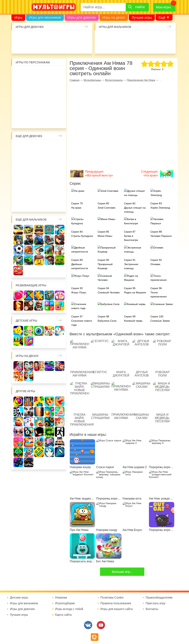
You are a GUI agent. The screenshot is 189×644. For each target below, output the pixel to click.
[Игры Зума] (18, 452)
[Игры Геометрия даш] (39, 452)
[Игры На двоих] (18, 366)
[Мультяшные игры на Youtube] (101, 625)
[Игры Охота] (59, 250)
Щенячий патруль (48, 111)
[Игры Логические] (28, 295)
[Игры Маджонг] (59, 295)
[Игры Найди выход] (39, 411)
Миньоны (19, 111)
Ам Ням (48, 91)
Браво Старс (101, 46)
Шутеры (120, 46)
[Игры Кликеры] (39, 422)
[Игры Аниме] (49, 452)
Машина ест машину (130, 46)
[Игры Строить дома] (59, 422)
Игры (18, 17)
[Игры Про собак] (28, 411)
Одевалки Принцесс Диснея (29, 185)
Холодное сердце (19, 175)
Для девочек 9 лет (48, 204)
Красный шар (58, 72)
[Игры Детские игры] (18, 331)
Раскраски (48, 146)
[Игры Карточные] (28, 422)
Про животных (39, 195)
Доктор (66, 36)
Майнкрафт (130, 36)
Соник (39, 111)
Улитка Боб (48, 72)
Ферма (48, 175)
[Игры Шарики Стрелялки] (18, 401)
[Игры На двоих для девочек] (39, 366)
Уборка (56, 36)
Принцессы (48, 155)
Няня (58, 146)
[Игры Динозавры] (59, 401)
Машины (169, 36)
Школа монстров (29, 175)
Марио (48, 101)
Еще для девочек (29, 136)
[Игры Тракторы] (39, 240)
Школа (29, 146)
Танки (149, 36)
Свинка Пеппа (29, 101)
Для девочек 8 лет (39, 204)
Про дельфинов (37, 46)
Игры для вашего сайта (116, 609)
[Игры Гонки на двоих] (49, 366)
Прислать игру (155, 603)
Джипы (169, 46)
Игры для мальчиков (45, 17)
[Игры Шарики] (49, 411)
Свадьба (58, 165)
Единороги (17, 46)
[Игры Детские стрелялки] (18, 341)
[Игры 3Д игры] (49, 401)
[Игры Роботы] (49, 260)
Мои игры (163, 7)
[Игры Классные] (18, 432)
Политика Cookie (112, 597)
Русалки (39, 175)
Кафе (29, 165)
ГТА (159, 46)
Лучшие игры (142, 17)
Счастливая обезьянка (19, 101)
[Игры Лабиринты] (28, 442)
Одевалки (17, 36)
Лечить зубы (29, 195)
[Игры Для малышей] (28, 331)
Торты (66, 46)
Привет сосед (110, 46)
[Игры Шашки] (28, 306)
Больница (29, 155)
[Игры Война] (39, 230)
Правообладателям (159, 597)
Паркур (149, 46)
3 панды (19, 82)
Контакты (152, 609)
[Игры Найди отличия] (39, 331)
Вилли (29, 72)
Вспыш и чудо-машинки (29, 91)
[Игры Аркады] (49, 442)
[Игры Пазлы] (39, 295)
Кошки (76, 36)
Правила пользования (115, 603)
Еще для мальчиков (31, 219)
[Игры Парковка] (18, 230)
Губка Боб (58, 91)
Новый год (48, 185)
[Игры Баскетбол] (28, 250)
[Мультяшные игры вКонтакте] (88, 625)
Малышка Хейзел (27, 36)
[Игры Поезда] (28, 260)
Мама (19, 155)
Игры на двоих (113, 17)
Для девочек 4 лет (48, 195)
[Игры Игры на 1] (59, 411)
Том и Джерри (19, 91)
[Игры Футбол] (18, 250)
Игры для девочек (82, 17)
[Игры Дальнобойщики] (49, 240)
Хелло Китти (39, 101)
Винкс (19, 146)
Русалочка (19, 165)
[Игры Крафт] (49, 230)
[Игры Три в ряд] (18, 295)
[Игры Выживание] (49, 250)
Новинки (61, 597)
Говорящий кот (29, 111)
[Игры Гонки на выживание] (59, 240)
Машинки (140, 46)
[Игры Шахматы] (18, 306)
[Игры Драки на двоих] (28, 376)
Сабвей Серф (39, 91)
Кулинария (47, 46)
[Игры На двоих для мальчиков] (28, 366)
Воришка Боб (29, 82)
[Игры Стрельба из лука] (59, 230)
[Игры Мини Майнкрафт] (59, 452)
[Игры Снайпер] (28, 240)
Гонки (101, 36)
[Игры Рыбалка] (18, 260)
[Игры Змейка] (49, 432)
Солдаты (140, 36)
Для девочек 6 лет (19, 204)
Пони (58, 175)
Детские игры (26, 320)
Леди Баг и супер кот (48, 82)
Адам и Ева (39, 72)
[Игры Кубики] (59, 331)
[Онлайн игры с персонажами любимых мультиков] (54, 7)
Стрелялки (110, 36)
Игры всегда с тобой (69, 609)
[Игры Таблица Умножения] (59, 306)
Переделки (58, 185)
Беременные (19, 185)
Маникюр (86, 36)
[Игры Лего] (39, 260)
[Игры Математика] (49, 306)
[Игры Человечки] (39, 432)
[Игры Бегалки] (28, 452)
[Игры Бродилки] (39, 442)
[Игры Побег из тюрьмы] (59, 442)
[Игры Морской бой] (18, 422)
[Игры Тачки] (18, 270)
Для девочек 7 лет (29, 204)
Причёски (39, 155)
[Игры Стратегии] (39, 306)
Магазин (39, 165)
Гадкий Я (34, 121)
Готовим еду (76, 46)
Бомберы (44, 121)
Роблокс (19, 72)
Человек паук (58, 111)
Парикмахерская (58, 155)
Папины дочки (39, 185)
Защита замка (159, 36)
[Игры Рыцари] (18, 240)
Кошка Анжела (48, 165)
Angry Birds (58, 101)
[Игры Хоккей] (39, 250)
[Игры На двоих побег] (59, 366)
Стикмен (39, 82)
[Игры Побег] (28, 401)
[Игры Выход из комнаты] (59, 432)
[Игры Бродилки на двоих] (18, 376)
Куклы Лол (27, 46)
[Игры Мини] (18, 442)
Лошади (39, 146)
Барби (47, 36)
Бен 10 (58, 82)
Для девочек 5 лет (58, 195)
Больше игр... (122, 572)
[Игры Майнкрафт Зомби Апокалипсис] (59, 260)
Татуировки (56, 46)
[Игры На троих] (39, 401)
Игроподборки (65, 603)
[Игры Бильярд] (28, 432)
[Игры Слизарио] (18, 411)
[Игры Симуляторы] (28, 462)
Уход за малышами (37, 36)
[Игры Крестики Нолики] (49, 422)
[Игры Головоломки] (49, 295)
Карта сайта (63, 614)
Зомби (120, 36)
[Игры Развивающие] (28, 341)
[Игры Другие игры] (18, 462)
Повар (19, 195)
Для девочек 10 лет (58, 204)
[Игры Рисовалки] (49, 331)
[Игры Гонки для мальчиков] (28, 230)
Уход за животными (86, 46)
